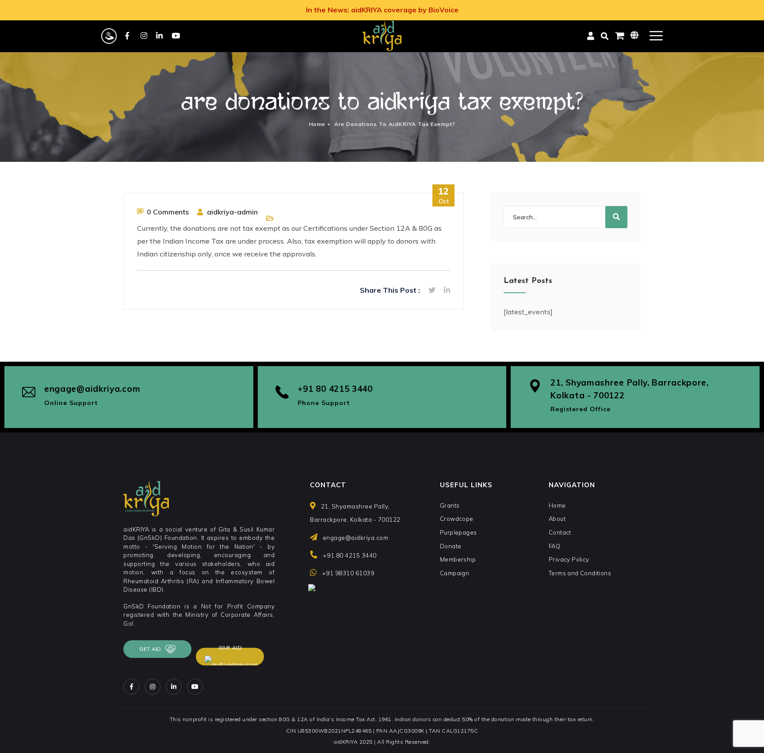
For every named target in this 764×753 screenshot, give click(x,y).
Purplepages (458, 532)
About (557, 518)
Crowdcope (457, 518)
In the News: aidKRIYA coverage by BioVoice (382, 9)
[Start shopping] (619, 36)
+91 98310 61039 (348, 573)
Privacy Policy (569, 559)
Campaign (454, 573)
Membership (458, 559)
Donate (450, 546)
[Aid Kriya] (382, 35)
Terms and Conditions (580, 573)
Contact (560, 532)
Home (317, 124)
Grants (449, 505)
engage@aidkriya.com (92, 388)
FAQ (554, 546)
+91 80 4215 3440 (335, 388)
